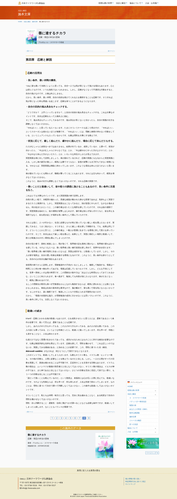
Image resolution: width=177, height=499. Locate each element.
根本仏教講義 (134, 413)
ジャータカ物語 (135, 420)
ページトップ (151, 453)
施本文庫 (34, 21)
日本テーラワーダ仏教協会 (33, 3)
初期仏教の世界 (105, 3)
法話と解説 (121, 3)
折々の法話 (133, 424)
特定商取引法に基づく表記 (135, 481)
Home (20, 21)
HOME (130, 386)
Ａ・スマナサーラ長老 (137, 398)
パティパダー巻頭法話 (137, 401)
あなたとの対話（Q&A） (138, 409)
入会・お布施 (151, 3)
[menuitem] (105, 3)
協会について (135, 3)
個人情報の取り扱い (133, 479)
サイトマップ (130, 484)
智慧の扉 (132, 405)
